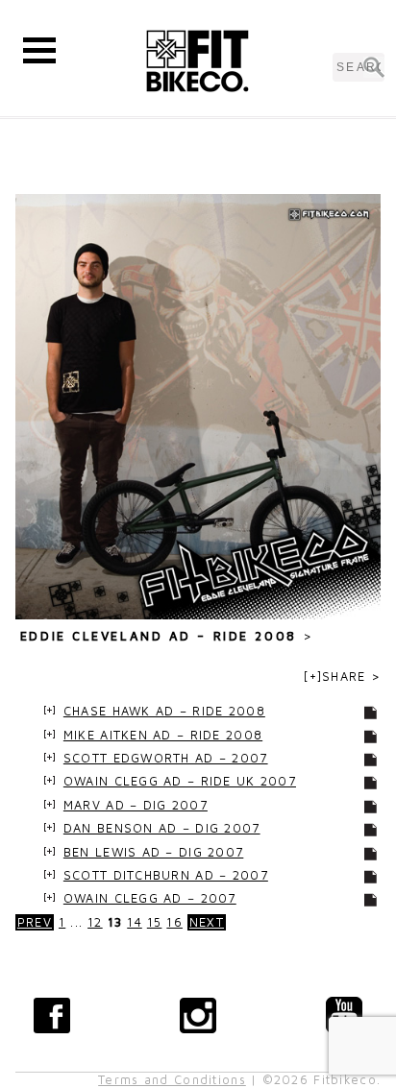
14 (134, 922)
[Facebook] (52, 1015)
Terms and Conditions (172, 1080)
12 (95, 922)
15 (154, 922)
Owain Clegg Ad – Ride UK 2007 (179, 781)
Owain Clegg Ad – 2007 (149, 898)
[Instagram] (198, 1015)
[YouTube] (344, 1015)
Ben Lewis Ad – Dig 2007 (153, 852)
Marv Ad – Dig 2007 (135, 805)
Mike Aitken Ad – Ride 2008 (162, 735)
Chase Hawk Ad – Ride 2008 (164, 711)
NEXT (206, 922)
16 (174, 922)
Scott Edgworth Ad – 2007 (165, 758)
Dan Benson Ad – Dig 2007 (161, 828)
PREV (34, 922)
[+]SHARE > (342, 676)
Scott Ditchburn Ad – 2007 (165, 875)
